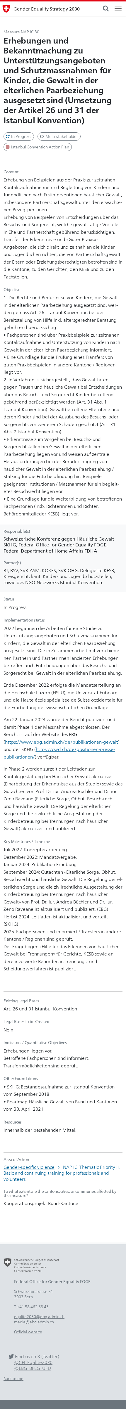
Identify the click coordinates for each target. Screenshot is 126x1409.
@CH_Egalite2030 (33, 1362)
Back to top (13, 1379)
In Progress (20, 136)
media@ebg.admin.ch (34, 1321)
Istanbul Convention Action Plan (39, 146)
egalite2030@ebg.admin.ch (39, 1316)
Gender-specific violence (29, 1167)
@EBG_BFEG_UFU (32, 1368)
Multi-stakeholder (61, 136)
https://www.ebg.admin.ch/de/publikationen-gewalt (61, 742)
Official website (28, 1331)
